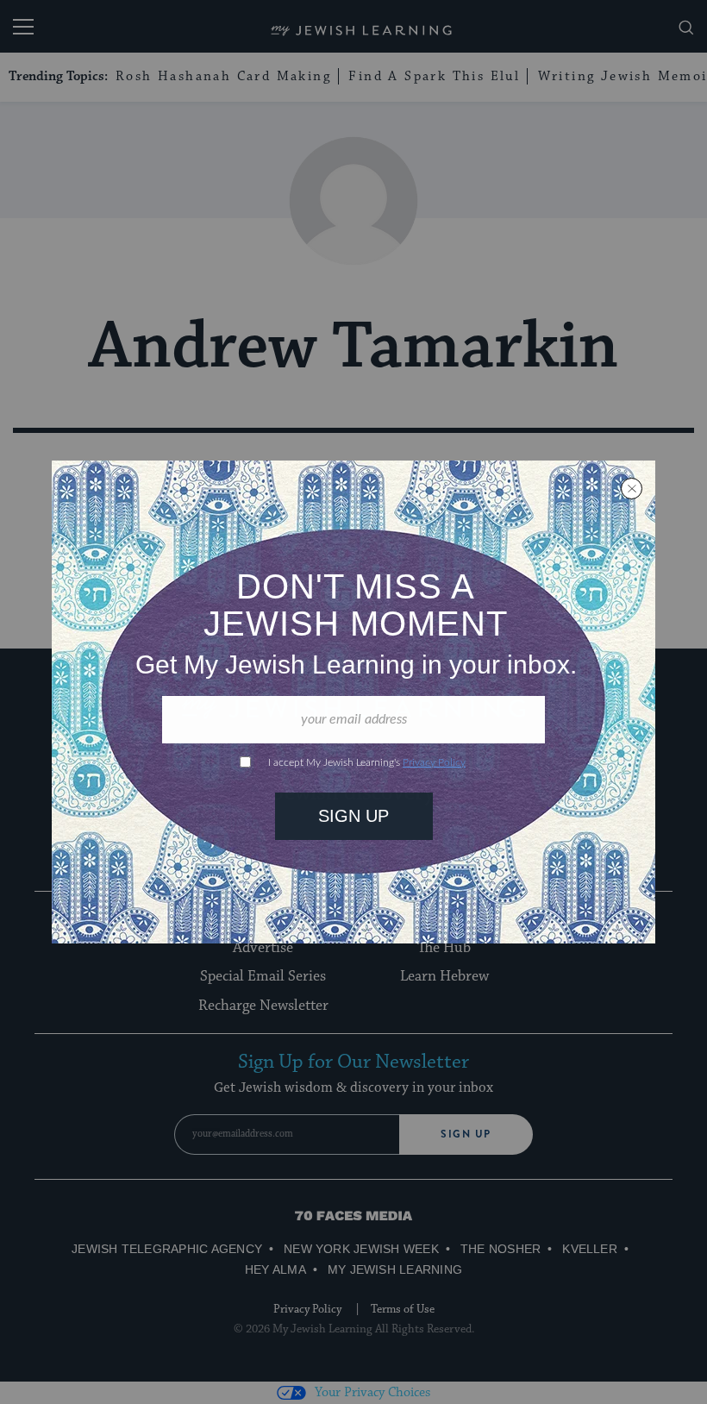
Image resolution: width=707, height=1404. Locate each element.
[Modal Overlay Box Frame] (353, 702)
